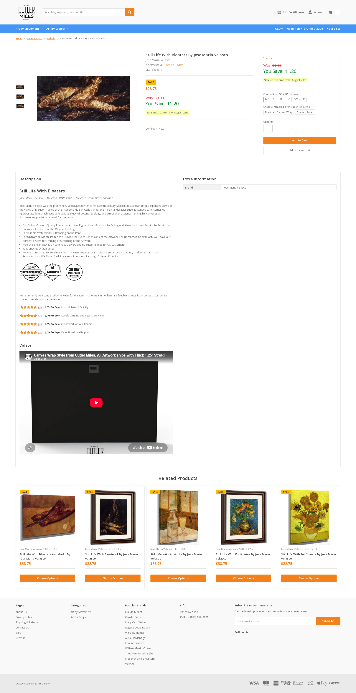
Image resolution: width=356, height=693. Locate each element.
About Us (21, 612)
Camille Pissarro (134, 617)
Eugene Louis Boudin (138, 627)
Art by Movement (27, 28)
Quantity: (268, 121)
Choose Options (47, 578)
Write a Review (174, 65)
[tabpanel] (47, 537)
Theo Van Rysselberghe (139, 653)
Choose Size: (281, 94)
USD (278, 28)
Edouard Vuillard (134, 643)
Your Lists (333, 28)
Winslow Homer (134, 632)
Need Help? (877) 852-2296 (305, 28)
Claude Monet (133, 612)
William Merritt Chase (138, 648)
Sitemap (20, 638)
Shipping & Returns (27, 622)
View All (129, 664)
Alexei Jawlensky (135, 638)
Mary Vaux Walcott (136, 622)
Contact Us (22, 627)
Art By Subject (55, 28)
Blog (18, 632)
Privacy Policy (24, 617)
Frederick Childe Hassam (140, 658)
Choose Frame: (286, 106)
